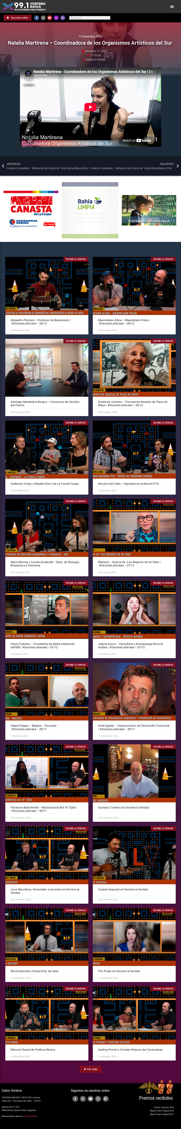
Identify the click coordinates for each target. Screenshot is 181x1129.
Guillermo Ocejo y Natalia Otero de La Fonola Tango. (45, 483)
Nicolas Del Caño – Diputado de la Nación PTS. (128, 483)
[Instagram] (56, 17)
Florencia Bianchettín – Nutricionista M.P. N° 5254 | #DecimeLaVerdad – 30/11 (44, 809)
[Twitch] (62, 17)
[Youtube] (49, 17)
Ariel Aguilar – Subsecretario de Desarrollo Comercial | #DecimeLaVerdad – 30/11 (134, 727)
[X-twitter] (43, 17)
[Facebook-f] (36, 17)
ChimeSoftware (31, 1116)
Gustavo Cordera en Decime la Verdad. (124, 807)
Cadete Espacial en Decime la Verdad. (123, 889)
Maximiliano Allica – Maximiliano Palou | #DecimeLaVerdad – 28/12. (124, 322)
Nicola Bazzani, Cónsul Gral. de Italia (35, 971)
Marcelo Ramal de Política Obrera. (33, 1049)
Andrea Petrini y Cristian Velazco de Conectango (130, 1049)
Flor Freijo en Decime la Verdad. (119, 971)
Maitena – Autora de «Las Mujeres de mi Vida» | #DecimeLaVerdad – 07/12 (129, 563)
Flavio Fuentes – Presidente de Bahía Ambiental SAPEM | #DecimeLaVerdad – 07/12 (42, 645)
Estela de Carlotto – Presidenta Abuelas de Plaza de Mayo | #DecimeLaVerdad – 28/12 (132, 403)
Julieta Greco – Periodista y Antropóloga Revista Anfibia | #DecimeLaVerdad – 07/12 (130, 645)
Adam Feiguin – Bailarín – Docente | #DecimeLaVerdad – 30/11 (34, 727)
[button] (172, 7)
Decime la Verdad (95, 59)
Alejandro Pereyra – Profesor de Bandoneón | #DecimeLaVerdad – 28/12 (41, 322)
